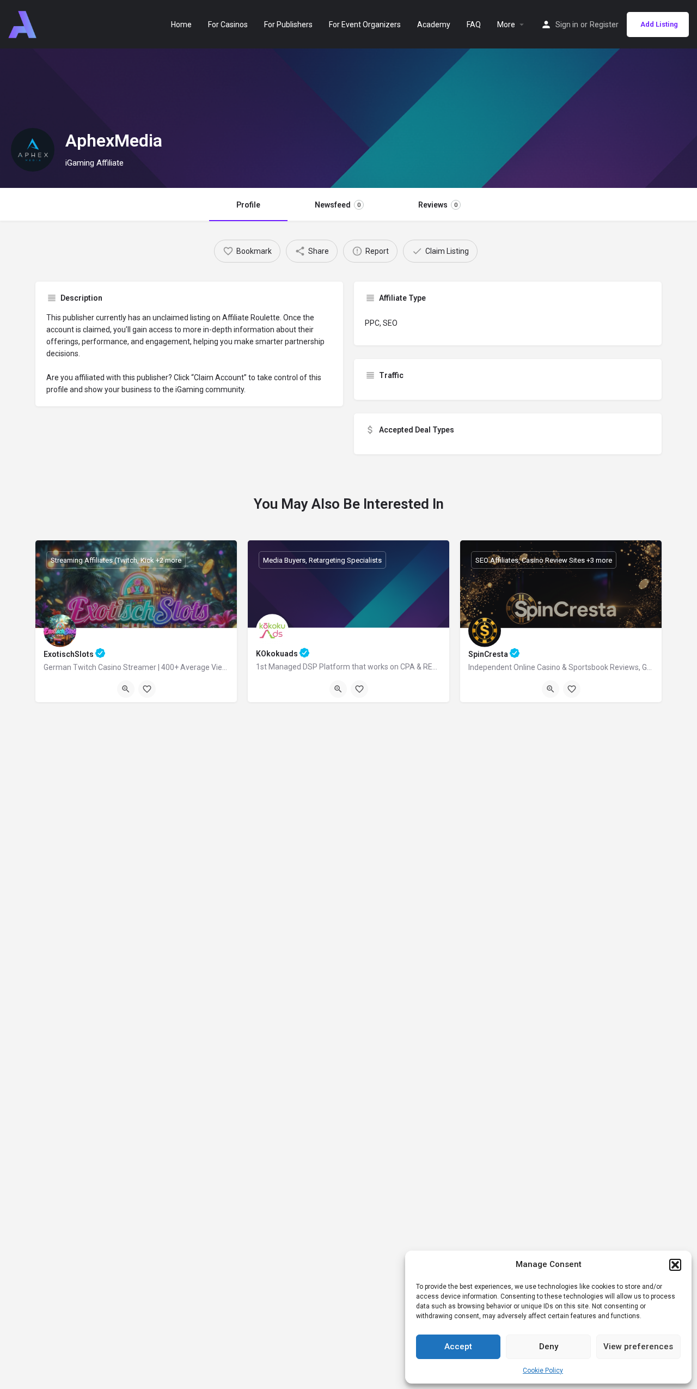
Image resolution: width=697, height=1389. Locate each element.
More (506, 24)
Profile (248, 204)
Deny (548, 1346)
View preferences (638, 1346)
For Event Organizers (365, 24)
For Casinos (228, 24)
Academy (433, 24)
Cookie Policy (543, 1370)
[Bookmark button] (147, 689)
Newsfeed (337, 204)
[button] (675, 1264)
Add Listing (659, 24)
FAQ (474, 24)
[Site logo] (23, 23)
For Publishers (288, 24)
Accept (458, 1346)
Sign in (566, 24)
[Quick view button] (125, 689)
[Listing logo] (32, 150)
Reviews (437, 204)
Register (604, 24)
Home (181, 24)
